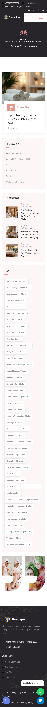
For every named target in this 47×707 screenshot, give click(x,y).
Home (23, 40)
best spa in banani (14, 307)
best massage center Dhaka (18, 288)
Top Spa (9, 176)
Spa (7, 165)
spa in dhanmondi (31, 487)
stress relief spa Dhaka (16, 512)
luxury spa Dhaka (14, 403)
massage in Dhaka (14, 423)
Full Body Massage (14, 390)
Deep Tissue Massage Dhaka (18, 365)
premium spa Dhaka (14, 435)
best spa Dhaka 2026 (15, 301)
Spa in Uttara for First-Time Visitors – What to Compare (30, 253)
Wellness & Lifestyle (15, 182)
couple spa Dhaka (14, 358)
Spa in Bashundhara (15, 480)
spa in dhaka (12, 487)
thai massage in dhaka (16, 519)
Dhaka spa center (14, 378)
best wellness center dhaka (18, 345)
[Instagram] (38, 10)
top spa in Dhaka (13, 538)
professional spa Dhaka (16, 448)
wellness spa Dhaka (15, 545)
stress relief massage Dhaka (18, 506)
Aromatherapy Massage (16, 281)
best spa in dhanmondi (16, 326)
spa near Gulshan (14, 500)
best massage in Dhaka (16, 294)
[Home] (12, 17)
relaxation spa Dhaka (15, 455)
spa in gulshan (13, 493)
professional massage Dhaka (18, 442)
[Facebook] (29, 10)
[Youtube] (43, 10)
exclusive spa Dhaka (15, 384)
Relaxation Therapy (14, 461)
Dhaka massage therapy (16, 371)
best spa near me (13, 339)
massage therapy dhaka (16, 429)
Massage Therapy (14, 153)
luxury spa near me (15, 410)
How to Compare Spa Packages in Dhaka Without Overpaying (30, 235)
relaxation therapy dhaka (17, 467)
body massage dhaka (15, 352)
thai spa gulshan (14, 525)
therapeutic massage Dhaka (18, 532)
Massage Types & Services (18, 159)
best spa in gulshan (15, 333)
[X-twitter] (34, 10)
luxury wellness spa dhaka (18, 416)
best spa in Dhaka (14, 320)
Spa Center (11, 170)
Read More (12, 128)
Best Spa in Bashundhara (17, 313)
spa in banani (12, 474)
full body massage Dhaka (17, 397)
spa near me (32, 500)
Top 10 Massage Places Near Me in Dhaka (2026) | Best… (23, 119)
